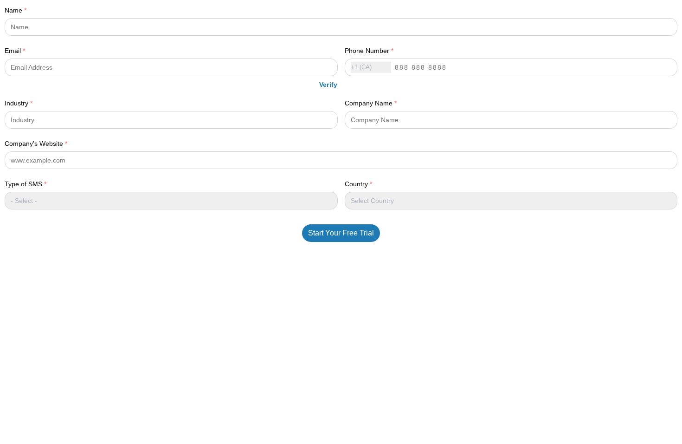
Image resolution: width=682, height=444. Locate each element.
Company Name (371, 103)
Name (15, 10)
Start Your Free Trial (341, 233)
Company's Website (36, 143)
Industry (18, 103)
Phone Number (369, 50)
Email (15, 50)
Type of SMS (25, 184)
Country (358, 184)
